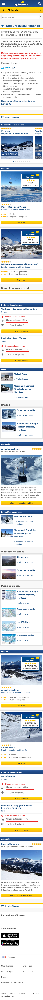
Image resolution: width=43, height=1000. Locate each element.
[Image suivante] (40, 145)
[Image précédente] (3, 145)
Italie (3, 811)
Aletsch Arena (8, 776)
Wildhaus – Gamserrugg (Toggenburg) (19, 309)
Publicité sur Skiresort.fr (12, 983)
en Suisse (26, 209)
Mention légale (7, 971)
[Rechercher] (39, 3)
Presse (4, 977)
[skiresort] (21, 3)
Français (11, 957)
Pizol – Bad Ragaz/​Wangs (13, 338)
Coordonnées (7, 966)
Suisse (4, 312)
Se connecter (29, 971)
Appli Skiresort (8, 929)
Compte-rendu (21, 331)
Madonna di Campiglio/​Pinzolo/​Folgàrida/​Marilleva (16, 807)
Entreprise (27, 966)
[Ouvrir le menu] (3, 3)
